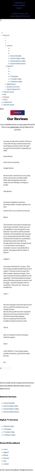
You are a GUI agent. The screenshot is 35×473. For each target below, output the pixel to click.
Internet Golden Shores (11, 412)
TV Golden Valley (9, 432)
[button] (17, 112)
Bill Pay (5, 455)
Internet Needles (9, 403)
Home (5, 449)
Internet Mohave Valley (11, 409)
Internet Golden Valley (10, 406)
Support (6, 452)
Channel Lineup (8, 426)
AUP (4, 461)
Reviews (6, 458)
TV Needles (7, 429)
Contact (6, 464)
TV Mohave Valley (9, 435)
